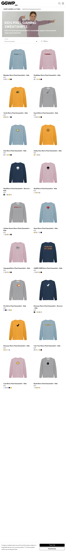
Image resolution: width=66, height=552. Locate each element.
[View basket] (63, 3)
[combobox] (20, 41)
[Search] (59, 3)
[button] (36, 41)
